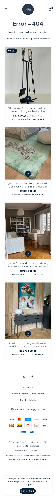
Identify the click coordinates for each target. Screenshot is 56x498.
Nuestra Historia (28, 400)
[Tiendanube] (28, 446)
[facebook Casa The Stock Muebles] (32, 377)
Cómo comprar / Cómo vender (28, 393)
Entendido (27, 491)
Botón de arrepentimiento (34, 459)
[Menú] (6, 9)
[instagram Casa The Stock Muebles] (24, 377)
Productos (28, 387)
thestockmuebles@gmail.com (30, 409)
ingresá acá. (15, 459)
